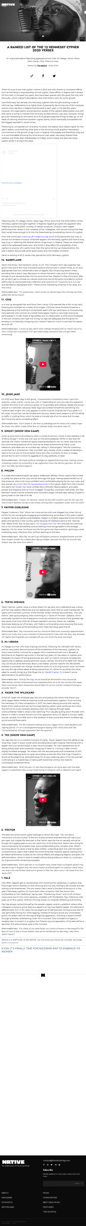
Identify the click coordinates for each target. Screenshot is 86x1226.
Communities (50, 1197)
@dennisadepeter (10, 943)
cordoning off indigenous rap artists (38, 237)
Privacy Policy (6, 1223)
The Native (42, 66)
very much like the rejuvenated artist (30, 484)
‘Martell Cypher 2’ (53, 672)
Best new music (51, 1202)
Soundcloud (55, 1165)
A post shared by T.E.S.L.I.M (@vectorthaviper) (28, 215)
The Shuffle (49, 1212)
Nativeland (8, 1207)
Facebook (44, 1165)
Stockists (7, 1202)
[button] (43, 36)
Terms (14, 1223)
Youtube (59, 1165)
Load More (43, 1148)
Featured (48, 1207)
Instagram (48, 1165)
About (5, 1193)
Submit (77, 1183)
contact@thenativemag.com (56, 1160)
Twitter (51, 1165)
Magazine (7, 1197)
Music (46, 1193)
